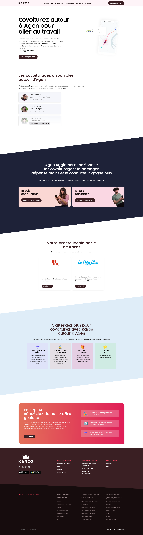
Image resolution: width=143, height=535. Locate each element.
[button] (89, 3)
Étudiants (79, 3)
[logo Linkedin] (29, 467)
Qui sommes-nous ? (63, 463)
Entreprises (59, 3)
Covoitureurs (48, 3)
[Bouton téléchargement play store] (35, 472)
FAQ (107, 466)
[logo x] (26, 467)
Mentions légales (87, 468)
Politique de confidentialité (86, 472)
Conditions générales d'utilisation (89, 464)
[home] (24, 3)
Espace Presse (62, 473)
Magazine (60, 469)
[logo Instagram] (23, 467)
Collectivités (70, 3)
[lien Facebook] (19, 467)
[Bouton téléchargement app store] (24, 472)
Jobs (58, 466)
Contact (109, 463)
